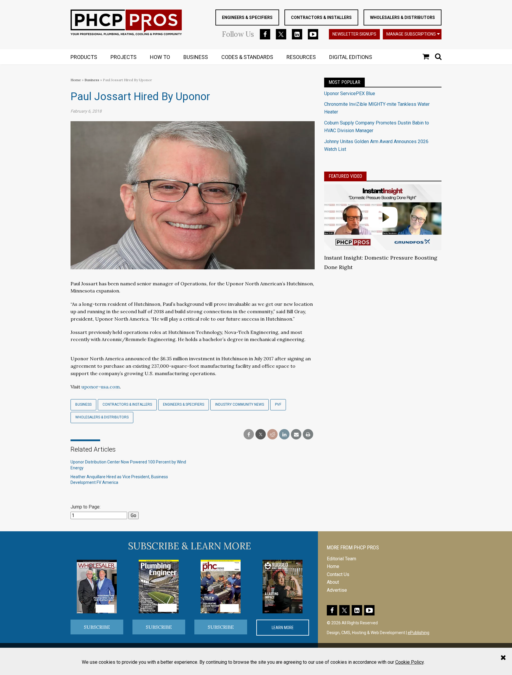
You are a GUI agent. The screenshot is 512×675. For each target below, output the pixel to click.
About (333, 582)
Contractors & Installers (321, 17)
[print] (308, 434)
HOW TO (160, 57)
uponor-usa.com (100, 387)
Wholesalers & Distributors (402, 17)
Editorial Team (341, 559)
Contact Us (338, 574)
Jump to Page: (85, 507)
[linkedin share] (284, 434)
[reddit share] (272, 434)
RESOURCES (301, 57)
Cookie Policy (409, 662)
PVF (278, 404)
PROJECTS (124, 57)
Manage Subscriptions (411, 34)
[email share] (296, 434)
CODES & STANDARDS (247, 57)
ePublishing (418, 632)
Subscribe (97, 627)
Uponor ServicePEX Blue (349, 93)
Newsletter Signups (354, 34)
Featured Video (345, 176)
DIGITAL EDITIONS (350, 57)
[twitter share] (260, 434)
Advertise (337, 590)
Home (76, 80)
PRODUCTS (84, 57)
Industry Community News (239, 404)
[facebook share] (249, 434)
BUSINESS (195, 57)
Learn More (283, 627)
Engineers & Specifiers (247, 17)
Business (92, 80)
